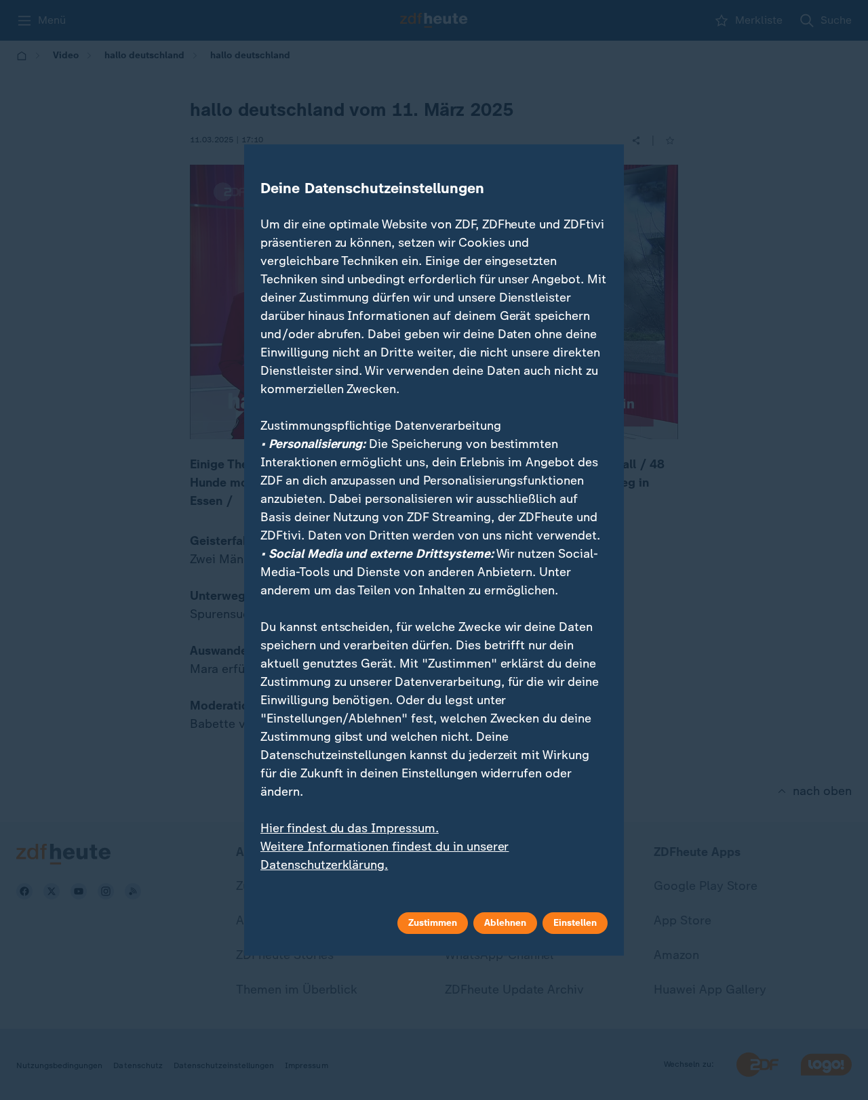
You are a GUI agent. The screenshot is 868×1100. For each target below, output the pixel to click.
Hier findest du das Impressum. (349, 828)
